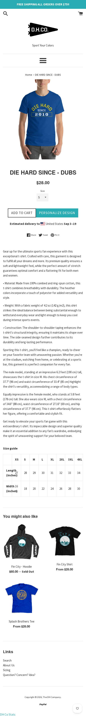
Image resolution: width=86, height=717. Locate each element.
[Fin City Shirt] (64, 541)
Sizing (6, 670)
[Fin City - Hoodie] (21, 542)
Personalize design (57, 213)
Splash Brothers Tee (21, 621)
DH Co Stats (7, 714)
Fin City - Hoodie (21, 566)
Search (7, 660)
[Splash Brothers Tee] (21, 598)
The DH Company (52, 697)
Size (42, 190)
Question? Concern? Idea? (19, 675)
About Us (9, 665)
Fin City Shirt (65, 564)
